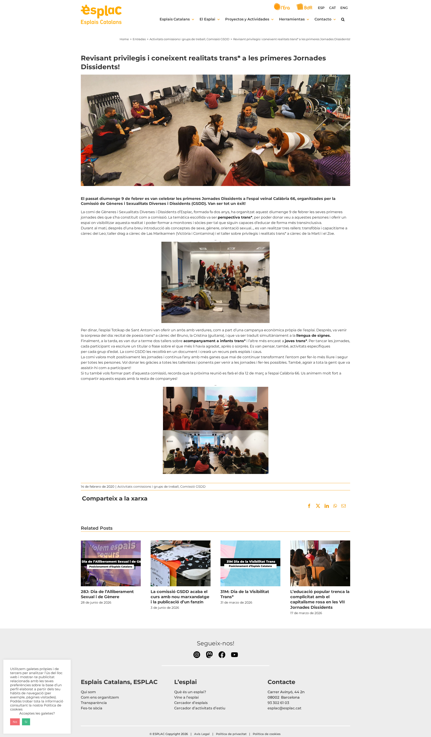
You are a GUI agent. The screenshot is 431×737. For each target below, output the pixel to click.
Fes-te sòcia (91, 708)
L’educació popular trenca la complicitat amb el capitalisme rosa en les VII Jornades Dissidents (320, 563)
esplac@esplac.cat (284, 708)
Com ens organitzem (100, 697)
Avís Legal (202, 734)
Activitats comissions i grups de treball (148, 487)
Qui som (88, 692)
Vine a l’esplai (186, 697)
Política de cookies (267, 734)
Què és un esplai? (190, 692)
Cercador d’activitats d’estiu (199, 708)
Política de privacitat (231, 734)
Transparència (94, 703)
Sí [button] (26, 722)
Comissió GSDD (193, 487)
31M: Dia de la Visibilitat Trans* (250, 563)
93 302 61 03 (278, 703)
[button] (343, 19)
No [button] (15, 722)
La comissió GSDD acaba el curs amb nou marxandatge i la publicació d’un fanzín (180, 563)
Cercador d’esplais (191, 703)
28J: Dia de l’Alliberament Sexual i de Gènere (110, 563)
